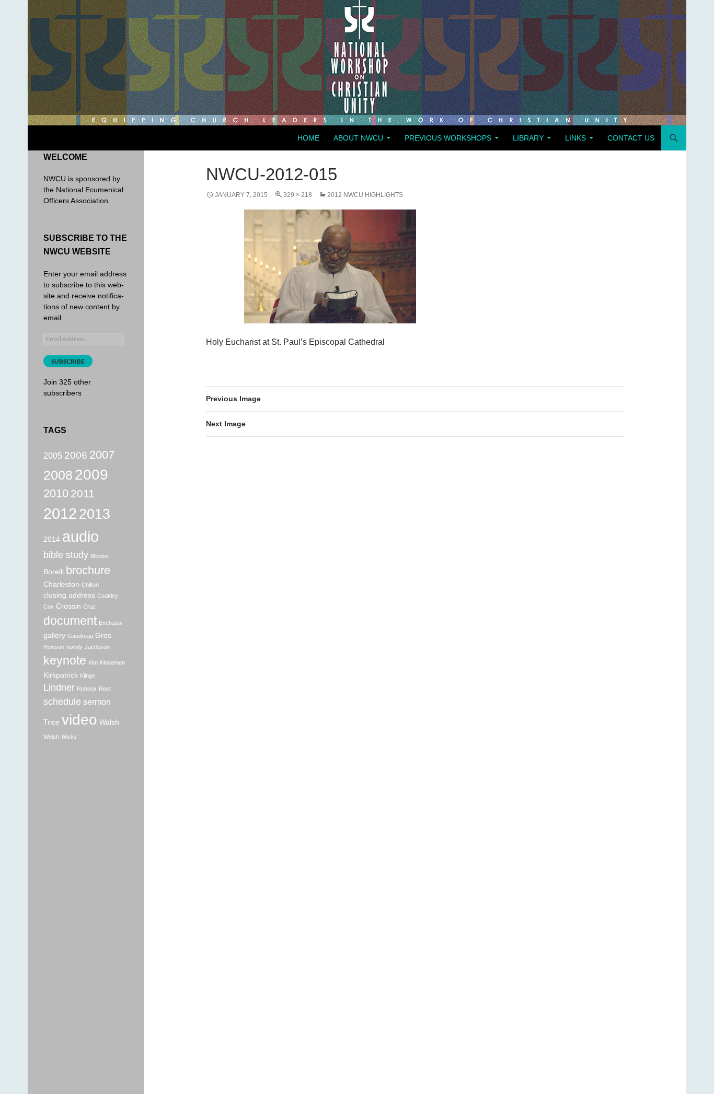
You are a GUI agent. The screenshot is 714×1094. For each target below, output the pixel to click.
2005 (52, 455)
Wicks (69, 737)
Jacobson (97, 647)
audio (80, 536)
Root (105, 688)
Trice (51, 722)
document (70, 620)
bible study (65, 555)
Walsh (109, 722)
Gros (103, 635)
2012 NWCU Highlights (365, 195)
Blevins (99, 556)
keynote (64, 660)
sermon (97, 701)
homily (74, 647)
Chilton (90, 584)
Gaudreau (80, 636)
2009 (91, 474)
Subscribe (68, 361)
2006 (75, 455)
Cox (48, 606)
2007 (101, 454)
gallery (54, 635)
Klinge (87, 675)
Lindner (59, 687)
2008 (58, 475)
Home (308, 138)
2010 (55, 493)
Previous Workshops (448, 138)
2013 (94, 514)
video (79, 720)
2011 (83, 493)
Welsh (51, 737)
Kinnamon (112, 662)
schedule (62, 701)
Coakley (107, 595)
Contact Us (630, 138)
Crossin (68, 606)
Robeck (87, 688)
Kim (93, 662)
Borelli (53, 571)
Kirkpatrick (60, 675)
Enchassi (110, 623)
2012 (60, 513)
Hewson (53, 647)
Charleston (61, 584)
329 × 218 (297, 195)
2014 (51, 539)
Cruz (89, 606)
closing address (69, 595)
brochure (88, 570)
